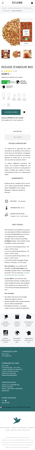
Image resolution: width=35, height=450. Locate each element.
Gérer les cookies (16, 430)
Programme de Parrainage (9, 373)
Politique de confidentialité (19, 427)
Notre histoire (5, 354)
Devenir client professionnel (9, 375)
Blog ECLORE (6, 402)
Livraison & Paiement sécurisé (10, 371)
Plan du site (26, 430)
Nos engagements (7, 356)
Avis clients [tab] (17, 137)
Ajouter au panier (11, 112)
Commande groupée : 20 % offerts (11, 367)
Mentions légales (5, 427)
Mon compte (5, 365)
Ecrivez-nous (5, 390)
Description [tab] (17, 131)
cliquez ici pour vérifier (8, 409)
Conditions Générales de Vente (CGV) (12, 369)
